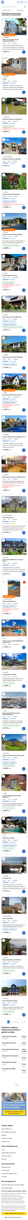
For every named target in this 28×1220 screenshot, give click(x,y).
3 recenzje (12, 83)
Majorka (4, 1135)
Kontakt (4, 1176)
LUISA (4, 79)
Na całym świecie (7, 1138)
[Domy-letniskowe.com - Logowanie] (22, 2)
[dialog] (14, 1204)
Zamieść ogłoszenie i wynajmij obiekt (13, 1185)
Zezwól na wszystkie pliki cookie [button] (14, 1213)
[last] (24, 1021)
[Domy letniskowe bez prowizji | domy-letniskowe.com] (2, 2)
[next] (22, 1021)
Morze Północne (6, 1129)
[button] (26, 2)
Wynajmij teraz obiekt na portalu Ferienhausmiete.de (14, 1112)
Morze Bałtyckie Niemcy (9, 1132)
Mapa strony (5, 1141)
